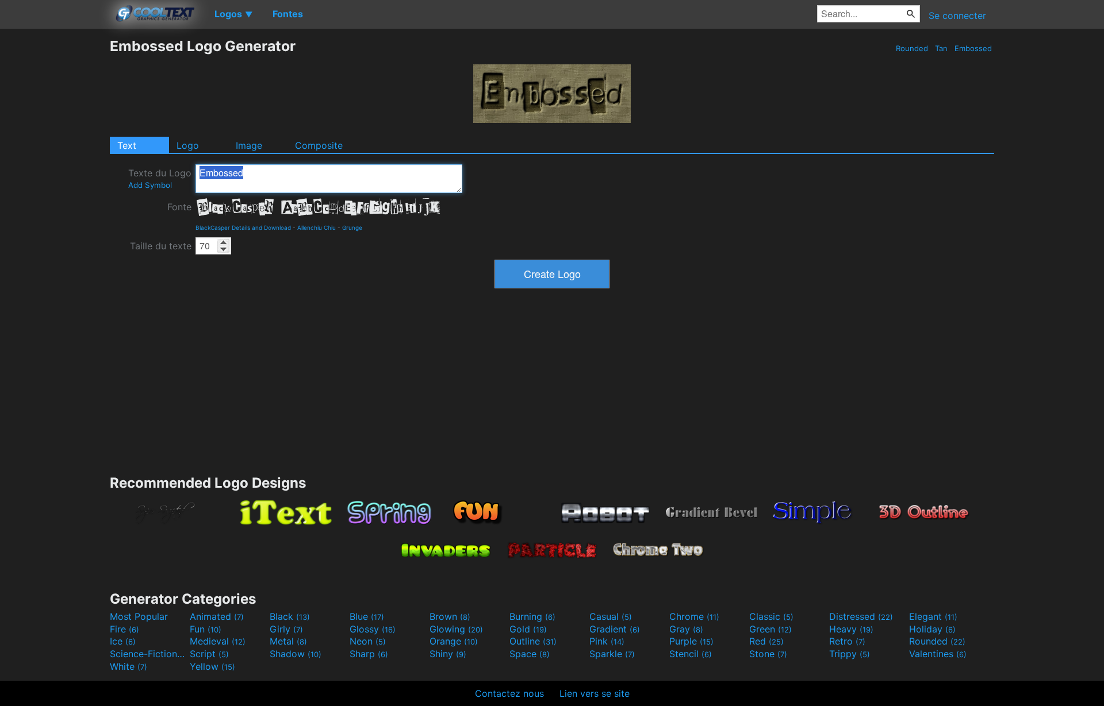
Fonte (179, 207)
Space (529, 653)
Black (290, 616)
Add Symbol (150, 185)
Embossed (973, 48)
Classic (771, 616)
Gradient (614, 629)
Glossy (373, 629)
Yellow (212, 666)
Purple (691, 641)
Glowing (456, 629)
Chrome (694, 616)
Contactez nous (509, 693)
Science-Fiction (148, 653)
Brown (450, 616)
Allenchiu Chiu (316, 227)
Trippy (849, 653)
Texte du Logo (159, 178)
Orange (454, 641)
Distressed (861, 616)
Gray (686, 629)
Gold (528, 629)
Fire (124, 629)
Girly (286, 629)
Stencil (690, 653)
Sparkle (612, 653)
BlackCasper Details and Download (243, 227)
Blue (367, 616)
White (128, 666)
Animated (217, 616)
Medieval (218, 641)
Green (770, 629)
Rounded (912, 48)
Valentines (938, 653)
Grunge (352, 227)
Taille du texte (160, 246)
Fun (205, 629)
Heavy (851, 629)
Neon (368, 641)
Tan (941, 48)
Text (126, 145)
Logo (188, 145)
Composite (319, 145)
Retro (847, 641)
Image (249, 145)
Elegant (933, 616)
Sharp (369, 653)
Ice (123, 641)
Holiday (932, 629)
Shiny (448, 653)
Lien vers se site (594, 693)
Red (766, 641)
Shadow (295, 653)
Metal (288, 641)
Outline (533, 641)
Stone (768, 653)
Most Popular (139, 616)
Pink (606, 641)
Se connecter (957, 15)
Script (209, 653)
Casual (610, 616)
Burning (532, 616)
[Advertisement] (55, 209)
